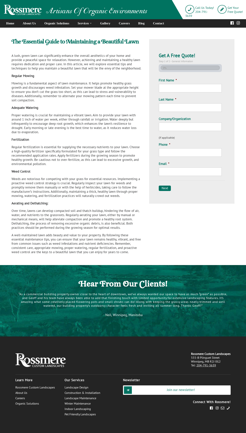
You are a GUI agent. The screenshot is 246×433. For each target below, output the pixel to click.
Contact (158, 23)
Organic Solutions (56, 23)
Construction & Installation (82, 393)
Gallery (105, 23)
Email (164, 164)
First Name (168, 80)
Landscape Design (76, 387)
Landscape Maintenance (80, 398)
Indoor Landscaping (78, 409)
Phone (164, 144)
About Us (29, 23)
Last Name (167, 99)
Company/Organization (175, 119)
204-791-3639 (206, 365)
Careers (124, 23)
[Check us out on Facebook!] (211, 407)
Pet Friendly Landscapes (80, 414)
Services (83, 23)
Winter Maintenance (78, 403)
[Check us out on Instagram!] (216, 407)
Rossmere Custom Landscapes (35, 387)
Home (10, 23)
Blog (141, 23)
